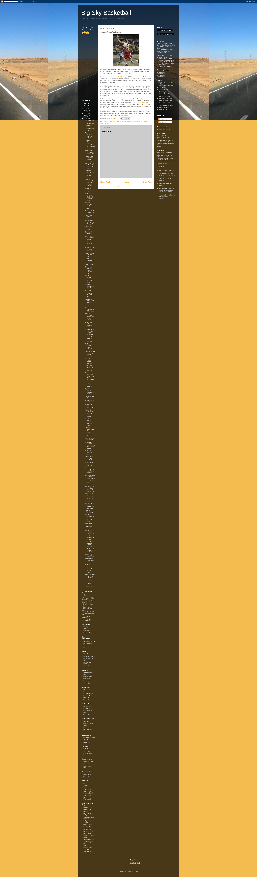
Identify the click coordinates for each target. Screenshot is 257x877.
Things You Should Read (89, 555)
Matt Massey (122, 77)
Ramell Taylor (147, 89)
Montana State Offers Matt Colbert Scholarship (89, 332)
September (89, 128)
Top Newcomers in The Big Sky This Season (89, 135)
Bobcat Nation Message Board (88, 692)
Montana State (163, 94)
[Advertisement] (90, 67)
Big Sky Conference (164, 83)
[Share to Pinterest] (129, 118)
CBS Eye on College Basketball (88, 814)
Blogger (136, 871)
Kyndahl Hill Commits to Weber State (89, 152)
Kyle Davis (120, 121)
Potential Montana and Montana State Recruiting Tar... (89, 431)
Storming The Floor (89, 839)
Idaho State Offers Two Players (89, 216)
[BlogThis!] (123, 118)
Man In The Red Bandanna (89, 401)
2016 (85, 105)
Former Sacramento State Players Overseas (89, 470)
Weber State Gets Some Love (89, 189)
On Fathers (88, 130)
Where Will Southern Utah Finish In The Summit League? (90, 445)
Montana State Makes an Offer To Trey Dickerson (89, 339)
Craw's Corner (87, 824)
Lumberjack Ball (88, 708)
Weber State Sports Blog (87, 796)
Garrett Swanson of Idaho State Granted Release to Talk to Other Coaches (166, 190)
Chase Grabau (89, 264)
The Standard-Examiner (87, 786)
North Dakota (162, 96)
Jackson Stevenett (143, 102)
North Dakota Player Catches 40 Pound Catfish (90, 496)
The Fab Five (87, 619)
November (89, 123)
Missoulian (86, 681)
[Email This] (121, 118)
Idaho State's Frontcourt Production (89, 463)
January (88, 586)
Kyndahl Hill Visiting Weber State (89, 406)
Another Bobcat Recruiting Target (89, 254)
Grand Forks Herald (89, 737)
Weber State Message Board (88, 792)
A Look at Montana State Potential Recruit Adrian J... (90, 144)
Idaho (160, 87)
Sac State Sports (88, 761)
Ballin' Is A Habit (88, 807)
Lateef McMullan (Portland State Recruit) (90, 476)
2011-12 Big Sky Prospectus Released (90, 249)
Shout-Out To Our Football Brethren (89, 537)
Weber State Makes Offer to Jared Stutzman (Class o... (89, 302)
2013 (85, 113)
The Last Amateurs (88, 611)
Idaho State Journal (89, 656)
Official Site (86, 647)
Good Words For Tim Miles (90, 232)
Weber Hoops (87, 789)
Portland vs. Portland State (88, 228)
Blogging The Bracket (87, 810)
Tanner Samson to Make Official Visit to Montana (89, 506)
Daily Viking (86, 749)
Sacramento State (164, 105)
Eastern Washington (164, 85)
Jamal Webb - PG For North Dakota (89, 237)
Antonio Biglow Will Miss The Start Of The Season (89, 166)
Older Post (147, 182)
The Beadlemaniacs (87, 846)
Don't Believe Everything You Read (89, 260)
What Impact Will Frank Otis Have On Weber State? (89, 325)
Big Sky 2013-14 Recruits (166, 170)
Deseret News (87, 774)
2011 (85, 118)
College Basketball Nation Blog (88, 817)
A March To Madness (86, 616)
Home (126, 182)
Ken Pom (86, 630)
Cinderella (87, 620)
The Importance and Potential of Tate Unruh (89, 309)
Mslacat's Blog (87, 633)
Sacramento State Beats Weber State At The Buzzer (167, 174)
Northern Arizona (163, 98)
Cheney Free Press (89, 641)
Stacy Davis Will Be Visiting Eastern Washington (90, 353)
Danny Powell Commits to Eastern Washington (89, 158)
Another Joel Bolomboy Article (88, 452)
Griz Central (86, 678)
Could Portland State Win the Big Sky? (89, 550)
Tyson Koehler (118, 93)
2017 (85, 103)
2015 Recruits (161, 76)
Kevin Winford (89, 501)
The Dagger (86, 849)
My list (84, 595)
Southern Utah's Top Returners (90, 211)
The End (161, 167)
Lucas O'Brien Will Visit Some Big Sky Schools (89, 544)
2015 (85, 108)
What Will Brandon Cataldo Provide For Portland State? (89, 568)
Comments (163, 122)
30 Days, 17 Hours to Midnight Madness (88, 361)
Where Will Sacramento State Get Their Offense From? (89, 293)
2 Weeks (87, 208)
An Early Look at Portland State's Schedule (90, 346)
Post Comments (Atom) (115, 186)
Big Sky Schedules (89, 511)
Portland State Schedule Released (89, 458)
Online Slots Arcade (164, 129)
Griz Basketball (87, 676)
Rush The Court (88, 833)
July (87, 583)
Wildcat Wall (87, 799)
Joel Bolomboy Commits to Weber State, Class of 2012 (90, 489)
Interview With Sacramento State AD (89, 286)
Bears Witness (87, 721)
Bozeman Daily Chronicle (87, 696)
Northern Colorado (164, 100)
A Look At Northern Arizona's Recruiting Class (88, 279)
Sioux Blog (86, 740)
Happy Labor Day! (88, 527)
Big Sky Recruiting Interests (88, 385)
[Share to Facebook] (127, 118)
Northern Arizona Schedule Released (90, 243)
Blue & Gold (86, 690)
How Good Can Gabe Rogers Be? (89, 560)
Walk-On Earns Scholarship (89, 438)
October (88, 125)
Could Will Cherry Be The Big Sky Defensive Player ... (89, 197)
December (89, 120)
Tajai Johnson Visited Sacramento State (89, 391)
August (88, 581)
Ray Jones (144, 99)
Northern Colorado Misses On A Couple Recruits (89, 317)
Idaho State (162, 89)
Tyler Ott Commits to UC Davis (89, 204)
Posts (161, 119)
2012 (85, 116)
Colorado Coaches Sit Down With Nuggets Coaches (89, 182)
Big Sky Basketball (106, 12)
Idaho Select (87, 654)
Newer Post (105, 182)
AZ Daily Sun (87, 706)
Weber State (162, 109)
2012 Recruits (161, 72)
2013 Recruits (161, 73)
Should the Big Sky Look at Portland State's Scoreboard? (167, 196)
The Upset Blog (87, 851)
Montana (161, 92)
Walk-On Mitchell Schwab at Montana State (89, 422)
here (87, 30)
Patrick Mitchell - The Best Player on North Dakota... (89, 413)
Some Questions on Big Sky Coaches (90, 576)
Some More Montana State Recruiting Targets (88, 270)
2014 (85, 110)
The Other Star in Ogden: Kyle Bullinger (90, 532)
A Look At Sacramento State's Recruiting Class (89, 518)
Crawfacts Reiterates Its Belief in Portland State (89, 174)
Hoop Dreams (87, 607)
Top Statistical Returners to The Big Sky (89, 222)
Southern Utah (104, 123)
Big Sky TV (88, 523)
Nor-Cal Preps (87, 829)
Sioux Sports (87, 742)
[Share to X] (125, 118)
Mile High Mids (87, 827)
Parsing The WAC (88, 831)
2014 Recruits (161, 75)
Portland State (163, 103)
